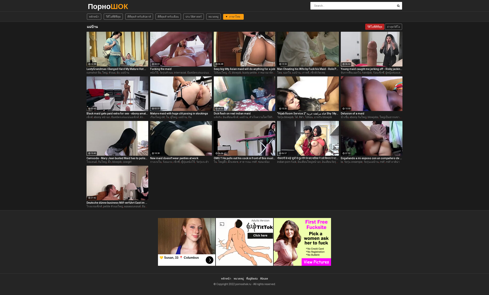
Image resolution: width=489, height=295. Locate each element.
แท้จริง (218, 117)
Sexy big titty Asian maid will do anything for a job (244, 69)
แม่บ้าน (125, 72)
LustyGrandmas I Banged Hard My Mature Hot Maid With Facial (117, 69)
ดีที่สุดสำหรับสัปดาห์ (139, 16)
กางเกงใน (156, 161)
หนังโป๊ (154, 72)
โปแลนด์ (92, 161)
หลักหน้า (94, 16)
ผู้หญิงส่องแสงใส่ (395, 72)
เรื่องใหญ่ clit (157, 117)
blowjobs (373, 117)
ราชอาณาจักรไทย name (272, 72)
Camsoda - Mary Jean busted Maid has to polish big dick (117, 158)
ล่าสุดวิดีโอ (393, 26)
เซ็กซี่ (176, 161)
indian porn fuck (286, 161)
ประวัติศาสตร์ (193, 16)
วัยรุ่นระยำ (202, 161)
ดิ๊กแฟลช (233, 161)
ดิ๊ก (109, 161)
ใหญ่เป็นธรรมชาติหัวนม (394, 117)
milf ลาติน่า (393, 161)
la (342, 161)
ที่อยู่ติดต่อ (252, 278)
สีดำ (301, 117)
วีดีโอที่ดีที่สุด (113, 16)
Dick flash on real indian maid (232, 113)
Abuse (264, 278)
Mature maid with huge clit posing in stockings (179, 113)
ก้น (190, 117)
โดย (279, 72)
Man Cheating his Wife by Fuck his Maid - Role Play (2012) (308, 69)
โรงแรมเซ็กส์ (94, 206)
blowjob (236, 72)
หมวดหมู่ (213, 16)
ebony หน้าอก (102, 117)
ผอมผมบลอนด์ (132, 206)
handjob (367, 72)
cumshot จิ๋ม (94, 72)
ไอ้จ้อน (309, 117)
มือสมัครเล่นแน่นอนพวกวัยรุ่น (204, 72)
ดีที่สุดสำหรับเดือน (168, 16)
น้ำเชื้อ (345, 117)
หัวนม (112, 72)
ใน (167, 117)
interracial (180, 72)
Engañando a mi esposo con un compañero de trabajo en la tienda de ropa (371, 158)
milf (382, 161)
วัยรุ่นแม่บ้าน (371, 161)
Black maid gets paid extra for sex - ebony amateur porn (117, 113)
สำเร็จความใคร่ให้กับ (261, 117)
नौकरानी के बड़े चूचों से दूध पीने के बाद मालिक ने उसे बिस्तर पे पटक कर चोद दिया (308, 158)
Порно (98, 6)
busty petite (249, 72)
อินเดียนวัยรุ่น (330, 161)
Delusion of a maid (352, 113)
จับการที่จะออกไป (351, 72)
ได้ (296, 117)
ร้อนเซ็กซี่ (378, 72)
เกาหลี (305, 72)
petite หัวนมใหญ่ (113, 206)
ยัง (118, 72)
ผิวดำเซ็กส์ (146, 117)
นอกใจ (287, 72)
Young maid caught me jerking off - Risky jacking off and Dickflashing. (371, 69)
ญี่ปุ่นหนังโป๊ (188, 161)
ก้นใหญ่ (102, 161)
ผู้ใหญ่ (173, 117)
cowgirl (127, 161)
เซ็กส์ (90, 117)
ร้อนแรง (167, 161)
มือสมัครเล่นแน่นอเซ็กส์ (125, 117)
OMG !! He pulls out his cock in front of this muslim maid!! (244, 158)
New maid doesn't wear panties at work (174, 158)
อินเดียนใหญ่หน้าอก (309, 161)
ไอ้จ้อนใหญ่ (220, 72)
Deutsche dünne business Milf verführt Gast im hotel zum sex (117, 202)
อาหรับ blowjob (323, 117)
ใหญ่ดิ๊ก (222, 161)
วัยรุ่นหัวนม (166, 72)
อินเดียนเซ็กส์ (230, 117)
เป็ (229, 72)
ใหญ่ (105, 72)
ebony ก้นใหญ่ (358, 117)
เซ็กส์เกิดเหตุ (317, 72)
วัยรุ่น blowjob (285, 117)
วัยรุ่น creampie (353, 161)
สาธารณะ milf (248, 161)
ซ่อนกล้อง (264, 161)
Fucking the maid (161, 69)
